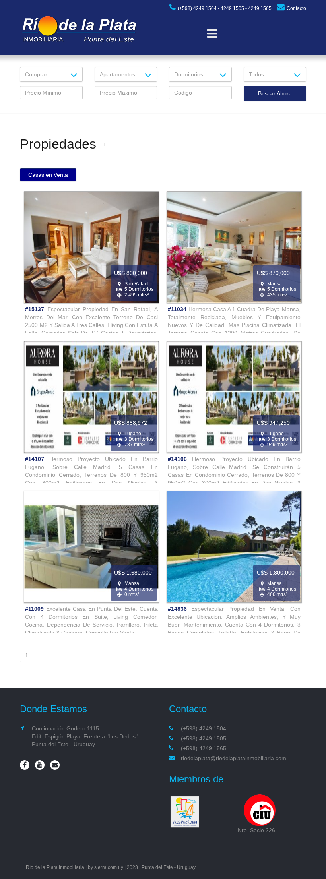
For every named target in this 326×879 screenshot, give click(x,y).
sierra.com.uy (108, 867)
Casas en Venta (48, 175)
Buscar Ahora (275, 93)
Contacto (296, 8)
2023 (132, 867)
